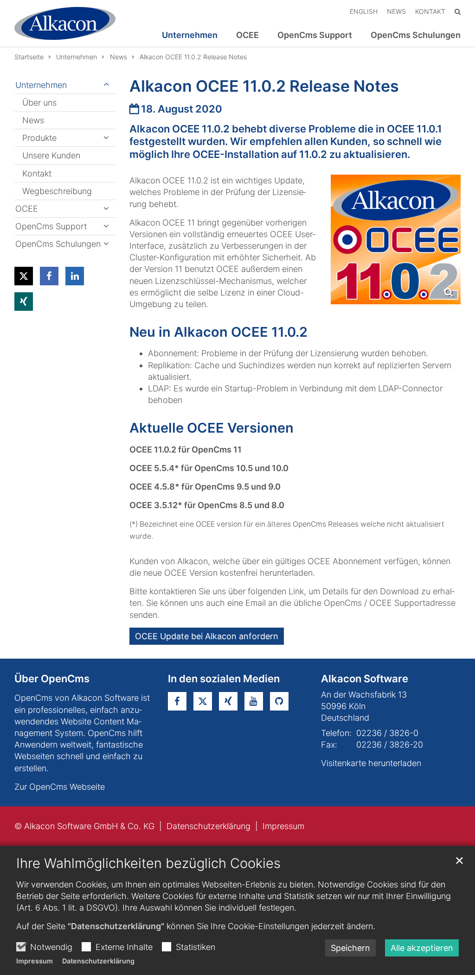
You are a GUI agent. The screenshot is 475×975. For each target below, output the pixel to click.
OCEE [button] (247, 35)
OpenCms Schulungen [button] (416, 35)
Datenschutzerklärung (98, 961)
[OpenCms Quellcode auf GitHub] (279, 701)
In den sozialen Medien (224, 679)
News (118, 57)
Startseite (29, 57)
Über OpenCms (52, 679)
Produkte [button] (39, 138)
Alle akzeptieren (422, 948)
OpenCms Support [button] (314, 35)
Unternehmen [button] (190, 35)
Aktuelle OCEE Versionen (211, 428)
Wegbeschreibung (57, 191)
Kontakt (36, 173)
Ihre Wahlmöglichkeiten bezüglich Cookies (148, 863)
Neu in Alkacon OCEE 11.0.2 (218, 332)
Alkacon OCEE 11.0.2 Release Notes (193, 57)
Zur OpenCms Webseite (59, 787)
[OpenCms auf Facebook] (177, 701)
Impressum (34, 961)
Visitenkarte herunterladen (371, 763)
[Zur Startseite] (65, 23)
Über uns (39, 102)
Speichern (350, 948)
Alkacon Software (364, 679)
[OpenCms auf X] (202, 701)
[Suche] (458, 11)
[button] (23, 276)
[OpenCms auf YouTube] (253, 701)
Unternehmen (76, 57)
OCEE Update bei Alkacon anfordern (206, 636)
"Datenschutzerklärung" (116, 926)
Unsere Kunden (51, 155)
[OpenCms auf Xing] (228, 701)
